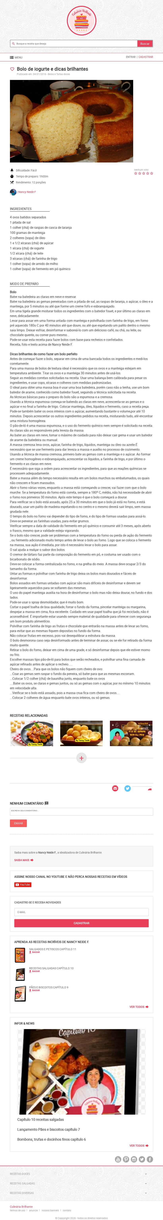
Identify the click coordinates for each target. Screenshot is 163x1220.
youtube (118, 1159)
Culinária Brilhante (82, 21)
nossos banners (50, 1210)
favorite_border (12, 69)
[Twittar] (127, 788)
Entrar (131, 57)
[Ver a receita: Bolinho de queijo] (81, 733)
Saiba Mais (21, 860)
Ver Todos (137, 1007)
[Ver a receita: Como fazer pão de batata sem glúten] (131, 733)
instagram (134, 1159)
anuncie (33, 1210)
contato (67, 1210)
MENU (15, 57)
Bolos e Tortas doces (59, 74)
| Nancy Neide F (26, 192)
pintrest (126, 1159)
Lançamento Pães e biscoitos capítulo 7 (48, 1129)
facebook (150, 1159)
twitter (142, 1159)
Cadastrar (146, 57)
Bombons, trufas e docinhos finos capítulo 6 (51, 1139)
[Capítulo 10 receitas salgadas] (81, 1072)
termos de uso (17, 1210)
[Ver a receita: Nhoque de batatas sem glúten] (32, 733)
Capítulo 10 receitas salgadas (40, 1119)
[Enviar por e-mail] (115, 788)
